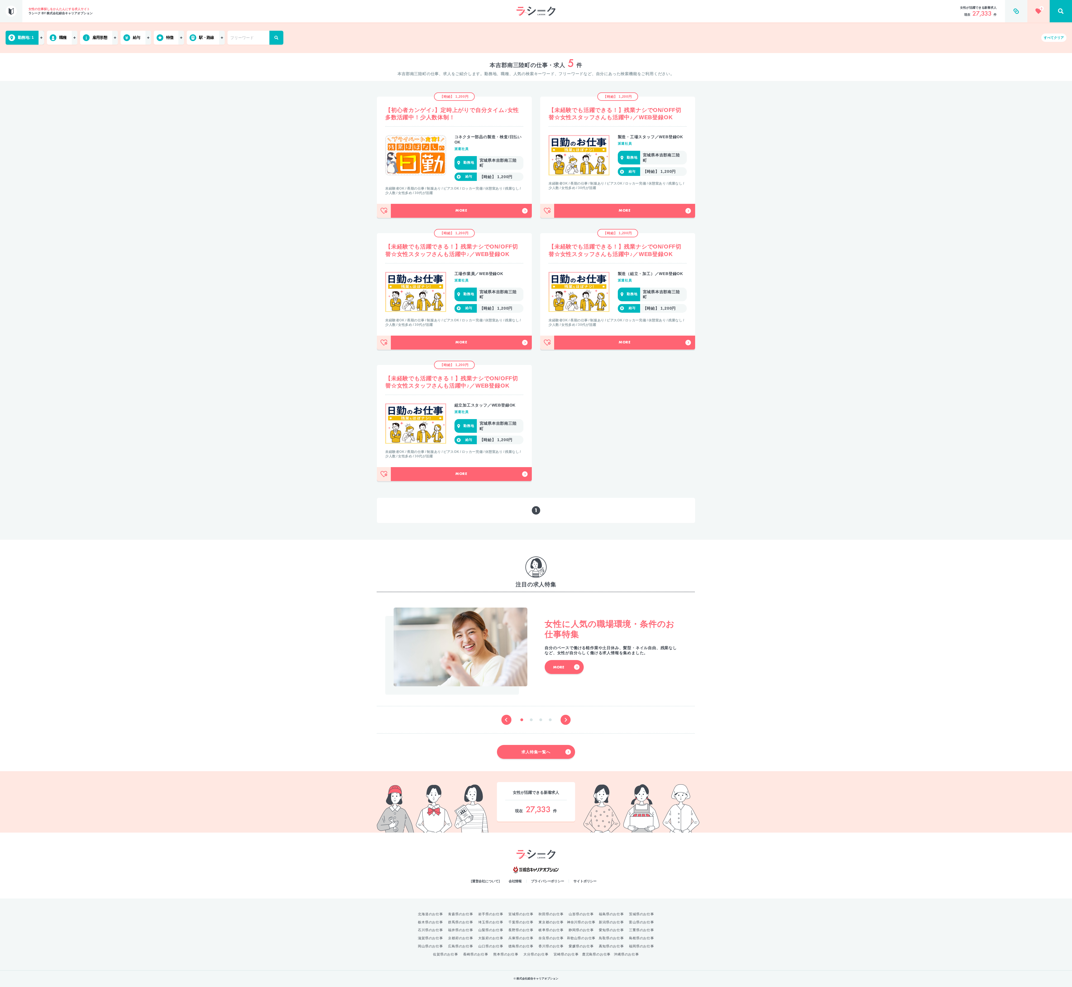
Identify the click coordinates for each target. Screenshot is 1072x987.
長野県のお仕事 (520, 930)
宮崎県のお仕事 (566, 954)
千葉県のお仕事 (520, 922)
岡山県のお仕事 (430, 946)
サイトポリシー (585, 881)
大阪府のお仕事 (490, 938)
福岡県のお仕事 (641, 946)
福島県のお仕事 (611, 914)
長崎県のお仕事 (475, 954)
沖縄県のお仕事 (626, 954)
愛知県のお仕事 (611, 930)
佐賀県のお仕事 (445, 954)
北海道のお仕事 (430, 914)
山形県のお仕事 (581, 914)
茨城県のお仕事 (641, 914)
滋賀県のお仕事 (430, 938)
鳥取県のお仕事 (611, 938)
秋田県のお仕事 (551, 914)
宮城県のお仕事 (520, 914)
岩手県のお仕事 (490, 914)
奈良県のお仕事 (551, 938)
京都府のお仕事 (460, 938)
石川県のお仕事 (430, 930)
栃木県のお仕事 (430, 922)
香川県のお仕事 (551, 946)
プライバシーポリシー (547, 881)
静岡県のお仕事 (581, 930)
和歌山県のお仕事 (581, 938)
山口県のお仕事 (490, 946)
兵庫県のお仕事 (520, 938)
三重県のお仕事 (641, 930)
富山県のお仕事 (641, 922)
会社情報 (515, 881)
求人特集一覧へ (536, 752)
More (461, 211)
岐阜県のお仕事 (551, 930)
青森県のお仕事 (460, 914)
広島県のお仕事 (460, 946)
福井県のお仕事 (460, 930)
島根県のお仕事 (641, 938)
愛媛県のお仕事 (581, 946)
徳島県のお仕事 (520, 946)
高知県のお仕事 (611, 946)
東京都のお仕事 (551, 922)
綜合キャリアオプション (536, 870)
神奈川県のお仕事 (581, 922)
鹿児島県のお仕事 (596, 954)
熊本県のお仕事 (505, 954)
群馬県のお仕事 (460, 922)
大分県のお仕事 (536, 954)
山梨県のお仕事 (490, 930)
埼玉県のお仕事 (490, 922)
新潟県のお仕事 (611, 922)
